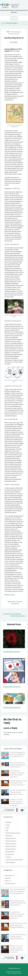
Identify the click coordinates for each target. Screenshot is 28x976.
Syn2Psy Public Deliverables (14, 859)
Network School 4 (11, 846)
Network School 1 (11, 838)
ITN (17, 601)
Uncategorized (9, 883)
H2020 (13, 601)
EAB (7, 830)
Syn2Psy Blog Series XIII (11, 707)
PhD (12, 603)
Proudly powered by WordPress (13, 971)
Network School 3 (11, 843)
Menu (14, 18)
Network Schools (11, 849)
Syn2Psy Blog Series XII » (17, 616)
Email (7, 827)
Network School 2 (11, 841)
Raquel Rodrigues (16, 31)
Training (8, 857)
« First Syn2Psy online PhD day (12, 614)
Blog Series (13, 42)
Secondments (10, 854)
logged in (14, 732)
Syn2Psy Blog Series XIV (11, 686)
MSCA (20, 601)
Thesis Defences (10, 862)
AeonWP (19, 973)
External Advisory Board (13, 833)
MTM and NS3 (10, 851)
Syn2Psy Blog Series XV (11, 651)
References (9, 835)
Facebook (8, 822)
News (6, 881)
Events (7, 878)
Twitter (8, 825)
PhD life (16, 603)
